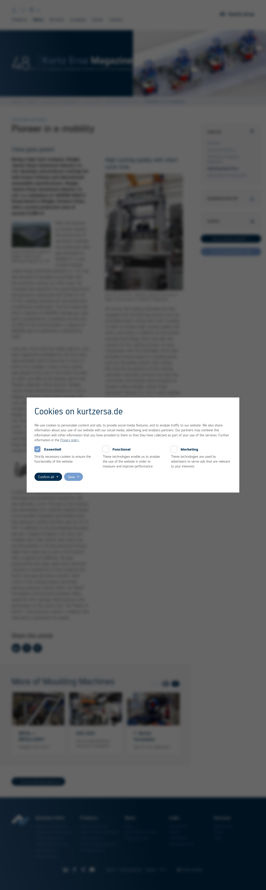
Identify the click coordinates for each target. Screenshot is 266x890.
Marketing (189, 449)
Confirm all (46, 477)
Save (71, 477)
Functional (121, 449)
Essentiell (52, 449)
